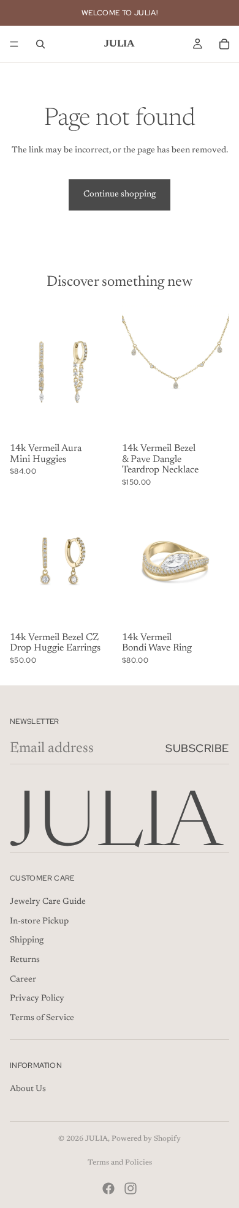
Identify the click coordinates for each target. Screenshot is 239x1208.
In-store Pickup (39, 921)
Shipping (27, 940)
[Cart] (224, 44)
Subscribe (197, 748)
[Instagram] (130, 1188)
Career (23, 979)
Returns (25, 960)
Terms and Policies (120, 1162)
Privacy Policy (37, 998)
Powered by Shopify (146, 1139)
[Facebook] (108, 1188)
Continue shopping (119, 194)
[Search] (40, 44)
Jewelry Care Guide (48, 902)
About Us (28, 1089)
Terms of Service (42, 1017)
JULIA (96, 1139)
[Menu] (14, 44)
